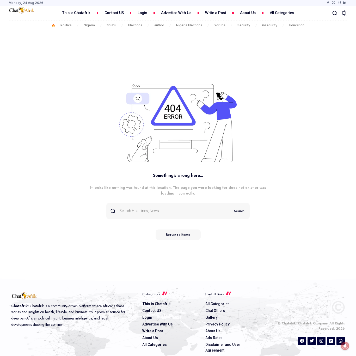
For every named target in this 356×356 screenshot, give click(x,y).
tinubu (111, 25)
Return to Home (178, 234)
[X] (333, 2)
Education (296, 25)
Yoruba (219, 25)
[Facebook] (328, 2)
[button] (334, 13)
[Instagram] (339, 2)
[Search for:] (172, 211)
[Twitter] (312, 341)
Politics (66, 25)
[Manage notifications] (345, 346)
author (159, 25)
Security (243, 25)
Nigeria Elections (189, 25)
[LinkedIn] (344, 2)
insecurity (269, 25)
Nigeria (89, 25)
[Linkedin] (331, 341)
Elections (135, 25)
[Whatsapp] (340, 341)
